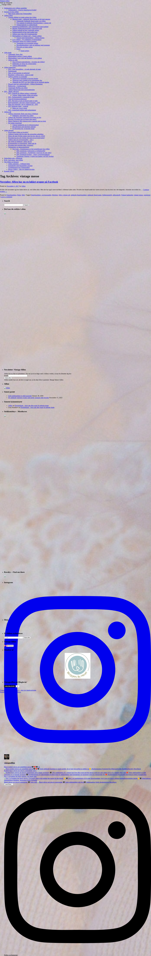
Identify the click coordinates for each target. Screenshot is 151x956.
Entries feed (12, 626)
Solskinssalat (12, 71)
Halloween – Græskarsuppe (17, 86)
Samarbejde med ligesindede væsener (20, 166)
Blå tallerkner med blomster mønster (24, 127)
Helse (19, 195)
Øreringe (55, 195)
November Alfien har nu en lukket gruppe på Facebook (29, 181)
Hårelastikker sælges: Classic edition (20, 56)
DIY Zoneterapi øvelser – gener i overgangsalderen (33, 154)
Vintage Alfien (4, 1)
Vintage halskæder (127, 195)
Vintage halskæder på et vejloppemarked (25, 125)
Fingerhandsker (11, 195)
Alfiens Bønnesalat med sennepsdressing (21, 90)
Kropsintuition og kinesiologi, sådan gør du (22, 143)
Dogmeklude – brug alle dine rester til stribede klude (32, 405)
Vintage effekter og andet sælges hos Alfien (22, 17)
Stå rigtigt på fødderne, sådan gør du (20, 141)
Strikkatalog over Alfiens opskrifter (15, 8)
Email (6, 376)
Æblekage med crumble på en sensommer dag (27, 80)
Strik (23, 195)
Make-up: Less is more (19, 108)
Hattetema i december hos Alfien (22, 115)
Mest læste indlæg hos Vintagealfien (20, 14)
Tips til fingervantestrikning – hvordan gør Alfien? (28, 62)
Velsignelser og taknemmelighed (18, 147)
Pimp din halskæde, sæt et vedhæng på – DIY (23, 104)
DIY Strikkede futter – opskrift (18, 106)
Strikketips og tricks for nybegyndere (24, 64)
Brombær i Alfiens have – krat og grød (20, 75)
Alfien (23, 186)
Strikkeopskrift (107, 195)
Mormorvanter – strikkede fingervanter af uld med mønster (31, 19)
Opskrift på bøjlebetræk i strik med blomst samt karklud (30, 26)
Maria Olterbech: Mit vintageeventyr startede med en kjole (27, 121)
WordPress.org (13, 629)
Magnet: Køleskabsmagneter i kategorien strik (27, 28)
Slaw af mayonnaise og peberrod (18, 73)
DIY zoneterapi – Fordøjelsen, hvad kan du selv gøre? (33, 153)
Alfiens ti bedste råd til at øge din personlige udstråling (25, 134)
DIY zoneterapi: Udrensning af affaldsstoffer (30, 151)
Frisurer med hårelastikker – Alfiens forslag (30, 38)
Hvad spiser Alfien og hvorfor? (18, 132)
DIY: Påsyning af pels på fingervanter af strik (22, 101)
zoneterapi (147, 195)
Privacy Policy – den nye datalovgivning (21, 169)
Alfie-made (7, 52)
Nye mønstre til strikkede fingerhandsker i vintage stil (33, 23)
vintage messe (138, 195)
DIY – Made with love (11, 91)
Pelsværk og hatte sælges (24, 47)
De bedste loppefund (15, 123)
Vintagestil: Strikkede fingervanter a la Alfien (31, 21)
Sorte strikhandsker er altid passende (20, 396)
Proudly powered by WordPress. (10, 692)
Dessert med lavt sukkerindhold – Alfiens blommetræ (25, 84)
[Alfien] (7, 388)
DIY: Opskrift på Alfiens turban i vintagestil (22, 93)
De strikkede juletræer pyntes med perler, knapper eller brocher (28, 398)
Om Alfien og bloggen (11, 162)
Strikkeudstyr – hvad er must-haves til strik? (22, 10)
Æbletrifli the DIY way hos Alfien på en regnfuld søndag (30, 82)
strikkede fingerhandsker (79, 195)
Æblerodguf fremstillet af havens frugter (25, 78)
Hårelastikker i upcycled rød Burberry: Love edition (25, 58)
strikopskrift (116, 195)
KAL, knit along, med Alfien (13, 160)
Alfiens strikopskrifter (19, 65)
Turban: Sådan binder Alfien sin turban (24, 95)
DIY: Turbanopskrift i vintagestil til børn (21, 97)
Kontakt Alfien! (9, 171)
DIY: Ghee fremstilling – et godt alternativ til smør (24, 69)
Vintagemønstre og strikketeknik (26, 25)
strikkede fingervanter (94, 195)
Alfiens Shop (8, 15)
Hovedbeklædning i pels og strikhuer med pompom (33, 45)
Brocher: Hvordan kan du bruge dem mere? (22, 119)
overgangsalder (46, 195)
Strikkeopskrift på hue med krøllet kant (24, 32)
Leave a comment (6, 197)
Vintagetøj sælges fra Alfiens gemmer (24, 41)
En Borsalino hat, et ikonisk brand (23, 128)
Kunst (18, 49)
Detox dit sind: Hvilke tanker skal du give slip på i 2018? (26, 136)
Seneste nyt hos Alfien (11, 12)
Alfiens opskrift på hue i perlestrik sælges (25, 30)
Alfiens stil (7, 112)
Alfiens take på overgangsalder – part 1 (21, 140)
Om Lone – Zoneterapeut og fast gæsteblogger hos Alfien (31, 149)
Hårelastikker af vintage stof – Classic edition (27, 36)
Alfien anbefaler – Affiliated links (19, 164)
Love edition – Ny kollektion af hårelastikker (26, 39)
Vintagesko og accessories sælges (27, 43)
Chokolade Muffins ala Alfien (18, 88)
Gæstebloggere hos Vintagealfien (19, 167)
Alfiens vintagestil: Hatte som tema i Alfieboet (23, 114)
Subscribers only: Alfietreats (13, 158)
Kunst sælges (25, 51)
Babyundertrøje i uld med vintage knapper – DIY (24, 102)
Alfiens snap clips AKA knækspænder (24, 34)
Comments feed (13, 627)
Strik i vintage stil (64, 195)
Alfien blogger (9, 130)
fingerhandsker (36, 195)
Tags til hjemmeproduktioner (17, 99)
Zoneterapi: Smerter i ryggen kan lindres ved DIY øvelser (35, 156)
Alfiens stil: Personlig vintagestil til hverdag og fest (24, 117)
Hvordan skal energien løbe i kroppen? (20, 145)
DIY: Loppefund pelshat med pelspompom (22, 110)
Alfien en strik (12, 60)
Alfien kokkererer (10, 67)
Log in (10, 624)
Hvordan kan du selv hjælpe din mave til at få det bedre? (26, 138)
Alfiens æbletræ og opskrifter (17, 77)
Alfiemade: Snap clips (15, 54)
